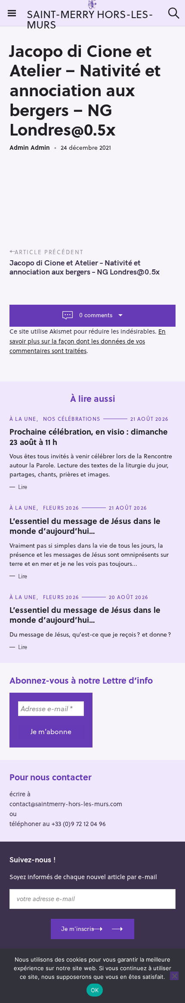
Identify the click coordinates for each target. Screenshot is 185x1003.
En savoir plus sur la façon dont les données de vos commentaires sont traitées (87, 341)
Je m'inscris (77, 929)
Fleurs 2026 (61, 507)
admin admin (29, 147)
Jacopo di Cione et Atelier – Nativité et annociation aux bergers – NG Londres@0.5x (84, 267)
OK (95, 990)
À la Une (23, 419)
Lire (22, 486)
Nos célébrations (71, 419)
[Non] (174, 975)
